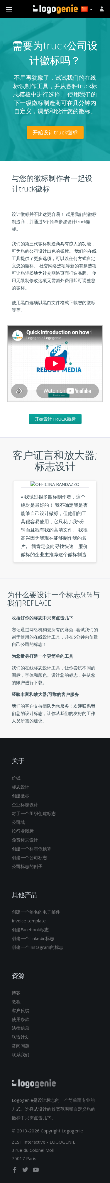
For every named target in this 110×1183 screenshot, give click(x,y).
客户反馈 (20, 1010)
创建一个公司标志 (29, 857)
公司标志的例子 (27, 866)
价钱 (16, 778)
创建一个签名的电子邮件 (36, 912)
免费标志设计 (25, 840)
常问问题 (20, 1046)
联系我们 (20, 1054)
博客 (16, 993)
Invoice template (29, 921)
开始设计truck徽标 (55, 132)
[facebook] (15, 1171)
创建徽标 (20, 796)
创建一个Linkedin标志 (33, 938)
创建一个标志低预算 (31, 849)
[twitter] (25, 1171)
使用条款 (20, 1019)
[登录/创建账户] (103, 9)
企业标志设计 (25, 804)
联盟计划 (20, 1037)
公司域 (18, 822)
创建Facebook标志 (30, 929)
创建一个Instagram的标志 (37, 947)
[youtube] (36, 1171)
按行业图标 (23, 831)
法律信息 (20, 1028)
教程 (16, 1001)
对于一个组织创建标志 (34, 813)
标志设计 (20, 787)
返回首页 (55, 9)
